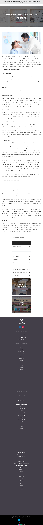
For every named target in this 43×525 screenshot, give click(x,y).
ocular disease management (20, 272)
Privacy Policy (24, 517)
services (15, 249)
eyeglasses (16, 256)
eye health (16, 259)
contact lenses (17, 253)
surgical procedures (18, 262)
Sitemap (29, 517)
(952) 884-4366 (23, 337)
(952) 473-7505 (23, 458)
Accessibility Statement (16, 517)
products (15, 266)
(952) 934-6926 (23, 398)
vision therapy (16, 246)
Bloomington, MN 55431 (21, 334)
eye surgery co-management (20, 269)
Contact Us (21, 307)
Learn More (21, 289)
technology (16, 275)
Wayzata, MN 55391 (21, 455)
